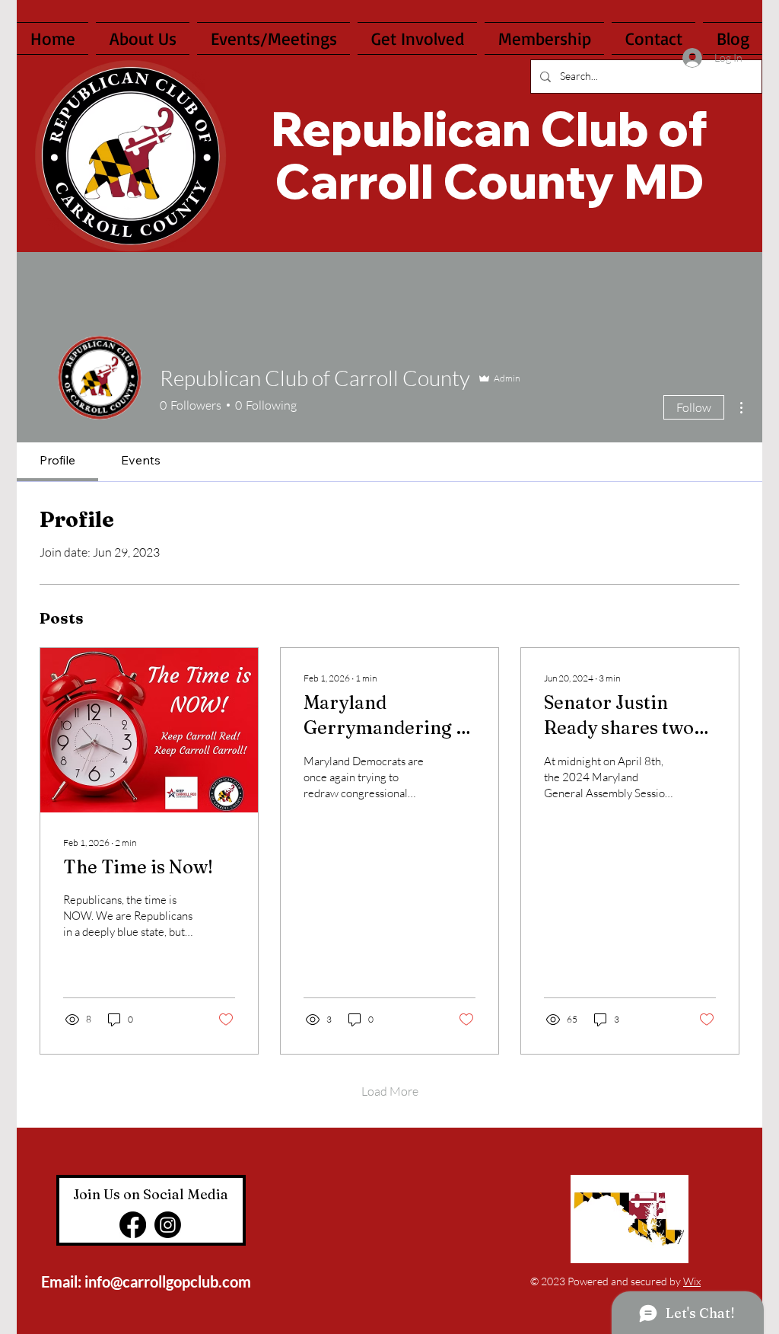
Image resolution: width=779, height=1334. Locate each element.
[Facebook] (132, 1224)
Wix (692, 1281)
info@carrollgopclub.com (167, 1281)
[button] (417, 38)
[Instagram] (167, 1224)
